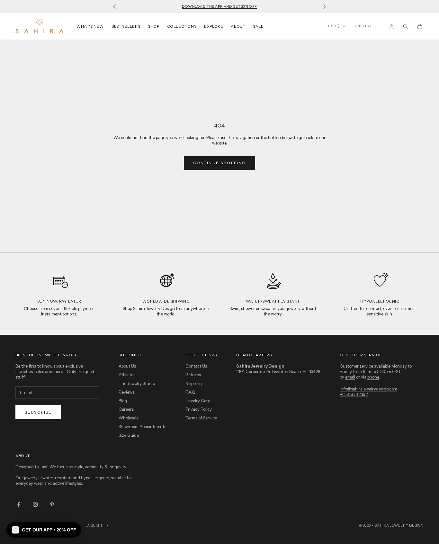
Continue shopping (219, 162)
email (350, 377)
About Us (127, 366)
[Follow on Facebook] (18, 504)
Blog (123, 400)
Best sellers (126, 26)
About (238, 26)
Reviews (126, 392)
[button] (43, 530)
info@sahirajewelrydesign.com (368, 388)
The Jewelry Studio (137, 383)
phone (373, 377)
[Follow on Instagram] (35, 504)
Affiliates (127, 374)
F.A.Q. (190, 392)
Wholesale (129, 417)
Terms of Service (201, 417)
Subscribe (38, 412)
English (363, 26)
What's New (90, 26)
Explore (213, 26)
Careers (126, 409)
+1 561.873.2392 (354, 394)
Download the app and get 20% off (219, 6)
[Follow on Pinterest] (52, 504)
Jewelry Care (197, 400)
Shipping (193, 383)
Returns (193, 374)
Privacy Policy (198, 409)
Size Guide (129, 435)
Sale (258, 26)
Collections (182, 26)
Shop (153, 26)
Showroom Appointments (142, 426)
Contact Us (196, 366)
